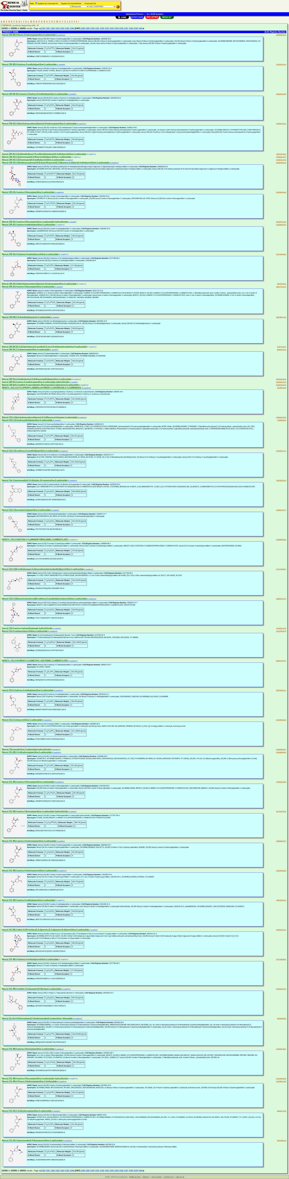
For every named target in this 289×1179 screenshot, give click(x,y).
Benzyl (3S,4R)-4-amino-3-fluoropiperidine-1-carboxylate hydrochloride (35, 1078)
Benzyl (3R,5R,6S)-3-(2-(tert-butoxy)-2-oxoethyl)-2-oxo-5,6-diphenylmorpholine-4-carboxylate (44, 347)
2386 (72, 28)
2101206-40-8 (281, 1078)
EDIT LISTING (157, 1177)
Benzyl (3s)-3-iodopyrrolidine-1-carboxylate (22, 720)
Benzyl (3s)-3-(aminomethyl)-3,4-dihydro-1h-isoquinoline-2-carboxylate (34, 480)
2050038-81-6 (281, 163)
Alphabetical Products (134, 14)
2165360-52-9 (281, 225)
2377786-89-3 (281, 254)
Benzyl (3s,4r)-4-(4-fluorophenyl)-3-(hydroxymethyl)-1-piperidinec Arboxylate (37, 1018)
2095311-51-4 (281, 930)
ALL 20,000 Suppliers (155, 14)
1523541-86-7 (281, 1049)
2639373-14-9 (281, 222)
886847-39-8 (281, 1111)
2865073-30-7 (281, 661)
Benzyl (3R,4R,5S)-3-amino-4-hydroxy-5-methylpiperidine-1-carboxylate (35, 94)
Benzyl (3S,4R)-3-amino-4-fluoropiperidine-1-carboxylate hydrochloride (35, 811)
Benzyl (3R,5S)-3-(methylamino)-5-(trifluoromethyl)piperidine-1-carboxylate (36, 379)
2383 (57, 28)
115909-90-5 (281, 420)
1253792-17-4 (281, 451)
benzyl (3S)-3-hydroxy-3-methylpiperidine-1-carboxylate (27, 690)
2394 (112, 28)
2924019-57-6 (281, 385)
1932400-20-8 (281, 94)
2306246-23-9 (281, 417)
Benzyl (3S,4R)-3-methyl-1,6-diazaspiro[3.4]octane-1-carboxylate (31, 989)
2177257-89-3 (281, 811)
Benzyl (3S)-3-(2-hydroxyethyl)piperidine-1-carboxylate (27, 420)
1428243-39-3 (281, 160)
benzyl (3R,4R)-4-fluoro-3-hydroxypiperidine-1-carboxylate (29, 35)
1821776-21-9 (281, 287)
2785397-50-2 (281, 64)
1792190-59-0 (281, 782)
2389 (87, 28)
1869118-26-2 (281, 154)
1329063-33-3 (281, 628)
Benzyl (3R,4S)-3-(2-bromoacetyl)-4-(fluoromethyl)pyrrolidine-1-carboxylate (36, 157)
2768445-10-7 (281, 157)
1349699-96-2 (281, 539)
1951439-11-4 (281, 900)
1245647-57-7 (281, 510)
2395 (116, 28)
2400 (140, 28)
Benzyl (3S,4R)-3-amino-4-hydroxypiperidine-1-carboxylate (29, 841)
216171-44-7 (281, 347)
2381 (48, 28)
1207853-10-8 (281, 1081)
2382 (53, 28)
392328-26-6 (281, 1018)
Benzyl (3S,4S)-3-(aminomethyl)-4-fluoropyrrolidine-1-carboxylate (32, 1140)
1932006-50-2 (281, 35)
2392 (102, 28)
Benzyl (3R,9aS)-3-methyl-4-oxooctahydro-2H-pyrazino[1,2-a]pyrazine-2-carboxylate (40, 385)
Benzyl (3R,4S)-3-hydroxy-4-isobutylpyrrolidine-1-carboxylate (30, 254)
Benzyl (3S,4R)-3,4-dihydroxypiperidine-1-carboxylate (26, 752)
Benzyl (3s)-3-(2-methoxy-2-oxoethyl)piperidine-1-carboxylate (30, 451)
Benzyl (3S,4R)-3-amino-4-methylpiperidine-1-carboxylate (28, 900)
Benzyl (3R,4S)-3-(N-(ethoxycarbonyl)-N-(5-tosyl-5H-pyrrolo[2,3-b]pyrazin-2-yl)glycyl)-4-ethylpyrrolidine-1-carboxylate (55, 162)
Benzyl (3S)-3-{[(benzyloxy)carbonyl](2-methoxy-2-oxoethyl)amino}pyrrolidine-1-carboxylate (44, 598)
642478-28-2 (281, 284)
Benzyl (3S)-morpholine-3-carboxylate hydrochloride (26, 749)
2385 (67, 28)
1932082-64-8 (281, 192)
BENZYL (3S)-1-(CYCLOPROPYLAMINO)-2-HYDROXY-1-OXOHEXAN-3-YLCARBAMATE (41, 388)
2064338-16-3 (281, 989)
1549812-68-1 (281, 123)
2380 (43, 28)
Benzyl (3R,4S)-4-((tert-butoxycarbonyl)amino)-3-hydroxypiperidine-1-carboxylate (39, 284)
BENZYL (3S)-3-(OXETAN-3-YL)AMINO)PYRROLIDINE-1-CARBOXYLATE (35, 539)
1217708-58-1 (281, 569)
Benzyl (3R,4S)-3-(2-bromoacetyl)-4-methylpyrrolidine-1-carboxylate (33, 160)
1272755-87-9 (281, 631)
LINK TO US (180, 1177)
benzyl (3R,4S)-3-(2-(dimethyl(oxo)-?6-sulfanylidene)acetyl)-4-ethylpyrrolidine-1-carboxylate (44, 154)
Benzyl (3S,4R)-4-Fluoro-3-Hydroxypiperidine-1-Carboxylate (29, 1081)
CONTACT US (168, 1177)
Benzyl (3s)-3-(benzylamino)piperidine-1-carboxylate (26, 510)
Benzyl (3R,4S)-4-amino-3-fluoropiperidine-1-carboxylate (28, 286)
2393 (107, 28)
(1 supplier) (60, 64)
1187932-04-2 (281, 480)
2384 (62, 28)
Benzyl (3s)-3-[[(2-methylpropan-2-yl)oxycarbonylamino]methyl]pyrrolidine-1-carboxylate (43, 569)
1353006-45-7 (281, 749)
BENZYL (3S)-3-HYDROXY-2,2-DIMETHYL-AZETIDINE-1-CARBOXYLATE (35, 661)
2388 (83, 28)
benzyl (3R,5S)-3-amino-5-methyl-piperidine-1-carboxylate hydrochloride (35, 382)
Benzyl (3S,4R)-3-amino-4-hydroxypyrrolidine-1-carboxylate (29, 870)
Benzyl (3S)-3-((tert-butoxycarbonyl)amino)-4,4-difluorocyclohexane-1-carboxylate (39, 417)
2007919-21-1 (281, 690)
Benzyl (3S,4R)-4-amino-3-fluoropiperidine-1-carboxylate (28, 1049)
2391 (97, 28)
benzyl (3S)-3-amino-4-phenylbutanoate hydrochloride (27, 628)
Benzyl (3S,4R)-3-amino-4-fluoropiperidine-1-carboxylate (28, 782)
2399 (136, 28)
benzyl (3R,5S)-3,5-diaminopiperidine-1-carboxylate (26, 349)
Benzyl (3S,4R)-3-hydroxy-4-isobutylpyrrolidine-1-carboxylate (30, 959)
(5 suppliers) (61, 1081)
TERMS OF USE (134, 1177)
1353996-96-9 (281, 720)
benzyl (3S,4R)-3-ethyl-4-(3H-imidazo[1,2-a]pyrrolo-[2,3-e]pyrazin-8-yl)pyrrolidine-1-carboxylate (45, 930)
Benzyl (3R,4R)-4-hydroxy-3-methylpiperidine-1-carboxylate (29, 64)
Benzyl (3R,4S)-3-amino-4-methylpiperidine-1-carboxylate (28, 224)
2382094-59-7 (281, 841)
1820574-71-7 (281, 599)
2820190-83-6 (281, 379)
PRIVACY (146, 1177)
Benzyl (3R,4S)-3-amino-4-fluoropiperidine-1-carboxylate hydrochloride (35, 222)
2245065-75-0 (281, 382)
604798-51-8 (281, 1140)
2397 (126, 28)
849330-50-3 (281, 350)
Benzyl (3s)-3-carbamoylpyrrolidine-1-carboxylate (25, 631)
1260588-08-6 (281, 752)
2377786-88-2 (281, 959)
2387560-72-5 (281, 317)
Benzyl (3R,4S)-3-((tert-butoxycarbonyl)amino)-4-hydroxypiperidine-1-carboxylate (39, 123)
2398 (131, 28)
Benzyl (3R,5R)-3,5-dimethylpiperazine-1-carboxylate (26, 317)
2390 (92, 28)
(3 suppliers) (59, 192)
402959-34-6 (281, 388)
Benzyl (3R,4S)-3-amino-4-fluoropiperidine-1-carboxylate (28, 192)
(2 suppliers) (60, 35)
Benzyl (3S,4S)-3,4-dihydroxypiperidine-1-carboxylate (26, 1111)
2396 (121, 28)
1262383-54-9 (281, 871)
